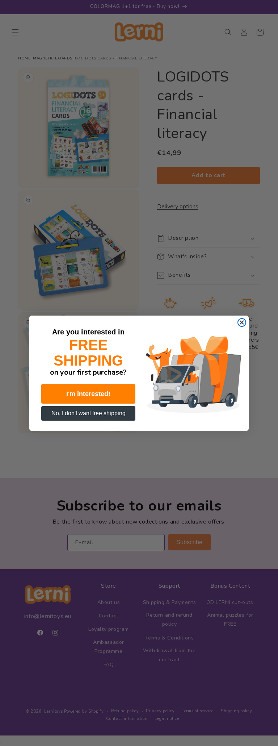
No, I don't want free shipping (88, 413)
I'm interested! (88, 393)
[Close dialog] (242, 322)
